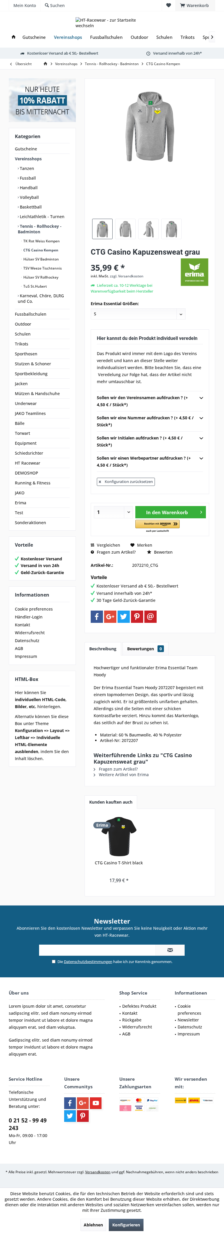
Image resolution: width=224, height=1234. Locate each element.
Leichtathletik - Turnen (41, 216)
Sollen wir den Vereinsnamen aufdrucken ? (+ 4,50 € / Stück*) (142, 401)
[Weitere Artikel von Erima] (194, 272)
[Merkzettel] (168, 5)
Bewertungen (144, 648)
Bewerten (163, 552)
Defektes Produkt (139, 1006)
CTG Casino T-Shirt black (119, 862)
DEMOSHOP (26, 473)
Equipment (25, 443)
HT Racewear (27, 463)
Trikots (21, 344)
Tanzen (26, 168)
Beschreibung (102, 648)
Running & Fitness (32, 483)
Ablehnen (93, 1225)
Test (19, 512)
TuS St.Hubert (34, 286)
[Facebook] (97, 617)
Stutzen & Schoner (33, 363)
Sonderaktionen (30, 522)
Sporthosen (26, 354)
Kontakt (22, 625)
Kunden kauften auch (110, 802)
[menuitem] (195, 5)
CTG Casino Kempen (40, 250)
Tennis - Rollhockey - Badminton (40, 228)
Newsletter (188, 1020)
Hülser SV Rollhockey (40, 277)
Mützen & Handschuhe (37, 393)
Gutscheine (26, 149)
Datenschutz (27, 640)
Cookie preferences (34, 609)
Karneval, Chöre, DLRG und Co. (41, 298)
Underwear (26, 403)
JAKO (19, 493)
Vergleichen (108, 545)
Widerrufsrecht (30, 632)
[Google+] (110, 617)
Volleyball (29, 197)
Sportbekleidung (31, 373)
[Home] (13, 37)
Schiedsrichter (29, 453)
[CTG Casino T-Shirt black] (119, 836)
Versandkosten (98, 1171)
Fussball (27, 178)
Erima (20, 502)
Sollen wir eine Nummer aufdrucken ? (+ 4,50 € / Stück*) (145, 421)
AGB (19, 648)
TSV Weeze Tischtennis (42, 268)
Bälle (19, 423)
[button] (157, 526)
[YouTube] (96, 1103)
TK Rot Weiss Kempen (41, 241)
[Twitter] (124, 617)
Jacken (21, 383)
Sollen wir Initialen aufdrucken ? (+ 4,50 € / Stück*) (140, 441)
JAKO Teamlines (30, 413)
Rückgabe (131, 1020)
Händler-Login (29, 617)
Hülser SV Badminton (40, 259)
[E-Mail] (150, 617)
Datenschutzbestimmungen (88, 961)
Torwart (22, 433)
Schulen (23, 334)
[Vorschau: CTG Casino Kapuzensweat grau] (102, 229)
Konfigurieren (126, 1225)
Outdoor (23, 324)
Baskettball (30, 207)
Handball (28, 187)
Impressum (26, 656)
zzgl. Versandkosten (127, 276)
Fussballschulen (30, 314)
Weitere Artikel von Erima (123, 774)
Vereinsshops (28, 158)
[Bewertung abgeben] (134, 260)
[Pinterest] (137, 617)
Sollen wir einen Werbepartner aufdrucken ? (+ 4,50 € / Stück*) (144, 461)
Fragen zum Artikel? (116, 552)
